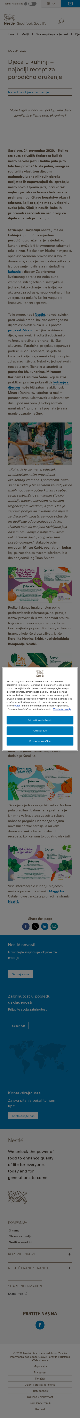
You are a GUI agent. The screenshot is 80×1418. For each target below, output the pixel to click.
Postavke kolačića (40, 741)
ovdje (17, 705)
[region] (40, 709)
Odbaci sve (40, 730)
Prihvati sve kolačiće (40, 720)
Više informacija (62, 709)
